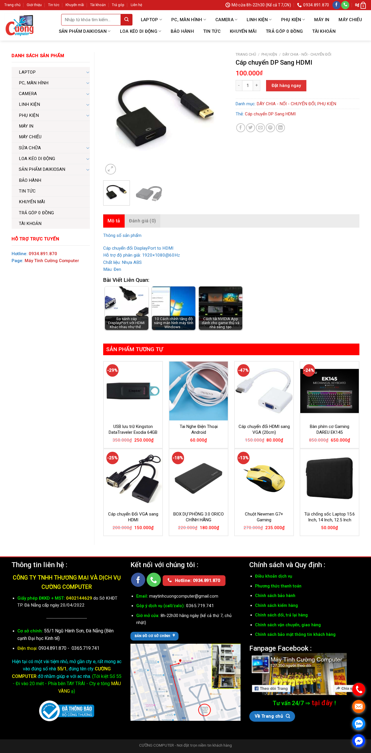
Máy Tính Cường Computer (52, 260)
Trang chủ (12, 5)
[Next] (217, 114)
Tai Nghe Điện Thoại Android (199, 429)
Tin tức (53, 5)
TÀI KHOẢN (324, 31)
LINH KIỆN (257, 19)
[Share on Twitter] (250, 127)
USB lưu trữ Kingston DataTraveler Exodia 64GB (133, 429)
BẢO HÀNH (182, 31)
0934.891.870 (43, 253)
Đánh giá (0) (142, 221)
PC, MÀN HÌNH (186, 19)
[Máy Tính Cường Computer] (304, 674)
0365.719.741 (85, 648)
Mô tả (114, 221)
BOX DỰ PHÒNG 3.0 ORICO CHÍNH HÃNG (198, 516)
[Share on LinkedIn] (280, 127)
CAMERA (224, 19)
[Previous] (113, 114)
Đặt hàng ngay (286, 85)
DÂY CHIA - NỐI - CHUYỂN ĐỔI (307, 54)
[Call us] (345, 5)
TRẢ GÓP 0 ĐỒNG (284, 31)
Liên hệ (136, 5)
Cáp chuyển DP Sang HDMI (270, 114)
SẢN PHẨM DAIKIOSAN (83, 31)
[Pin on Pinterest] (270, 127)
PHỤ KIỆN (291, 19)
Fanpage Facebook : (280, 648)
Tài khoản (98, 5)
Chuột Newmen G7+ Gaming (264, 516)
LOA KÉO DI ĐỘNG (139, 31)
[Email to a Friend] (260, 127)
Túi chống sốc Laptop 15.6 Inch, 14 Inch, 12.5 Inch (329, 516)
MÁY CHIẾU (350, 19)
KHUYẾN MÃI (243, 31)
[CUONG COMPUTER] (19, 25)
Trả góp (118, 5)
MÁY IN (321, 19)
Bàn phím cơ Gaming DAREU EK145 (329, 429)
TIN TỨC (212, 31)
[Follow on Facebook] (336, 5)
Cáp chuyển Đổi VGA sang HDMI (133, 516)
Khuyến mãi (75, 5)
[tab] (114, 221)
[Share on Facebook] (240, 127)
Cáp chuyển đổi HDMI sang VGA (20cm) (264, 429)
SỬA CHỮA (30, 147)
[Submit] (126, 20)
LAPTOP (149, 19)
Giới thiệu (34, 5)
